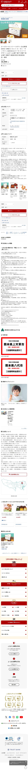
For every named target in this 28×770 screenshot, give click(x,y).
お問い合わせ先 (5, 95)
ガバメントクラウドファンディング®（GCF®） (15, 723)
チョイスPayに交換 (5, 630)
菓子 (7, 232)
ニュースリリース (10, 752)
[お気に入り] (25, 767)
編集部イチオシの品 (5, 588)
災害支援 (15, 725)
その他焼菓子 (24, 232)
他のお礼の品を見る (15, 126)
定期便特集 (17, 615)
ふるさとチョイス (14, 720)
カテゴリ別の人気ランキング (7, 569)
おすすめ (21, 8)
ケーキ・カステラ (14, 233)
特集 (26, 8)
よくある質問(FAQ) (14, 669)
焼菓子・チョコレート (15, 232)
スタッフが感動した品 (6, 592)
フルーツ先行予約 (5, 596)
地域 (9, 8)
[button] (25, 5)
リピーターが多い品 (5, 573)
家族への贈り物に (5, 634)
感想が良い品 (4, 577)
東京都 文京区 (4, 548)
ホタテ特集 (17, 611)
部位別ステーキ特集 (5, 615)
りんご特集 (4, 611)
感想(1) (4, 520)
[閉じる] (26, 762)
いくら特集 (17, 607)
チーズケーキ (22, 233)
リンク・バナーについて (21, 752)
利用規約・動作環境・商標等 (14, 757)
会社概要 (3, 752)
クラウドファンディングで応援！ (8, 626)
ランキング (14, 8)
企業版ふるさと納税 (15, 728)
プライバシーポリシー (9, 755)
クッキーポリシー (19, 755)
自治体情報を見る (14, 474)
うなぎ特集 (4, 607)
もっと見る (23, 428)
